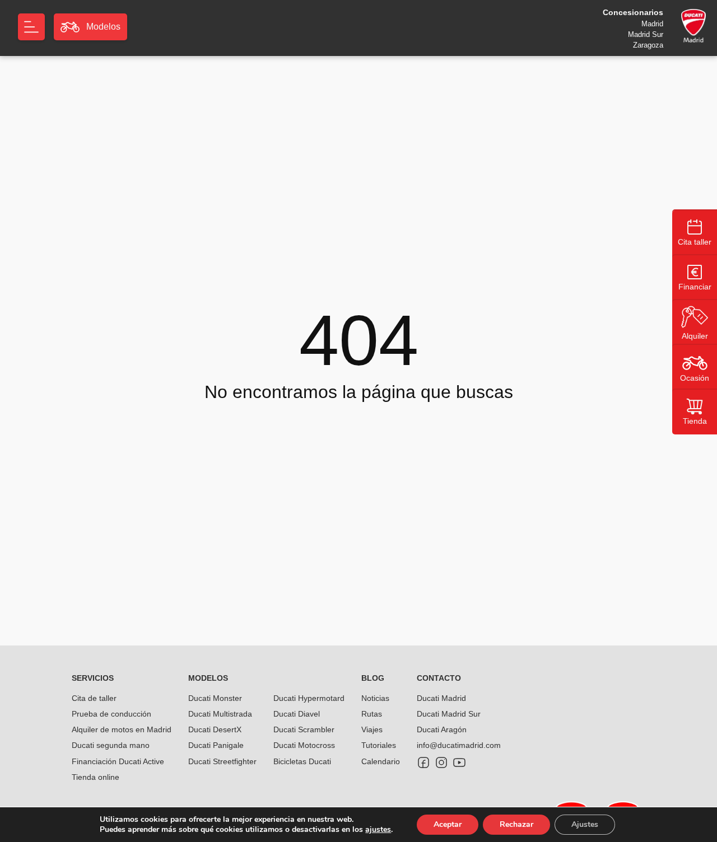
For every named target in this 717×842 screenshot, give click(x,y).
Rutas (371, 713)
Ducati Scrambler (303, 729)
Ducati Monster (215, 698)
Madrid (652, 24)
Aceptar (448, 824)
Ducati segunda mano (111, 745)
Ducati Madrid (441, 698)
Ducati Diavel (296, 713)
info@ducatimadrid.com (459, 745)
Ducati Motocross (304, 745)
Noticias (375, 698)
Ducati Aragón (442, 729)
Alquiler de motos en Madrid (121, 729)
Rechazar (516, 824)
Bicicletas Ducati (302, 761)
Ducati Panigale (216, 745)
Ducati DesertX (214, 729)
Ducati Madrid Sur (449, 713)
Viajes (372, 729)
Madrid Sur (645, 34)
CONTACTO (439, 677)
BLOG (372, 677)
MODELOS (208, 677)
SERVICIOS (93, 677)
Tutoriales (378, 745)
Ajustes (584, 824)
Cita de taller (94, 698)
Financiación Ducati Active (118, 761)
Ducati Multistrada (220, 713)
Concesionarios (633, 12)
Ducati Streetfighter (222, 761)
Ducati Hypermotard (308, 698)
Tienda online (95, 777)
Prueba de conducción (111, 713)
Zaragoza (648, 45)
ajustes (378, 830)
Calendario (380, 761)
